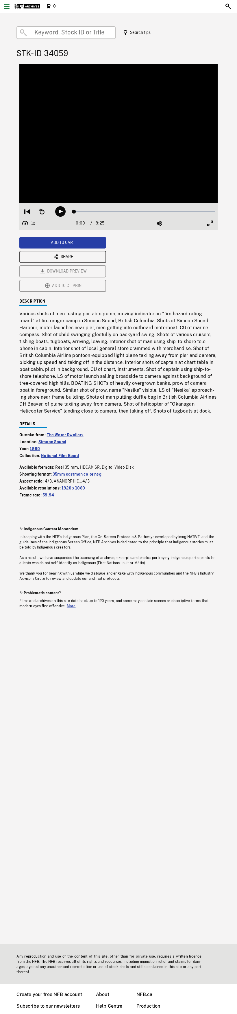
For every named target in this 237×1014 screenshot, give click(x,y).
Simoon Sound (52, 442)
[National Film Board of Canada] (27, 6)
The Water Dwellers (65, 435)
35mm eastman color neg (77, 474)
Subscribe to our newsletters (47, 1006)
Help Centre (109, 1006)
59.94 (48, 495)
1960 (35, 449)
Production (148, 1006)
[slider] (144, 211)
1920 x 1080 (73, 488)
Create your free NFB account (49, 994)
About (102, 994)
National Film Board (60, 456)
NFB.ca (144, 994)
